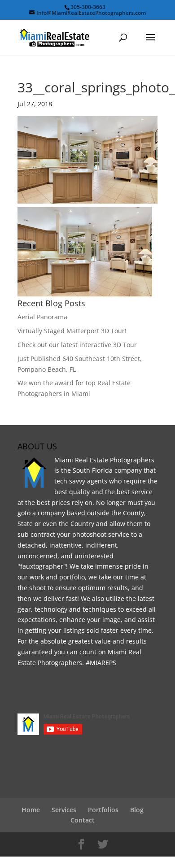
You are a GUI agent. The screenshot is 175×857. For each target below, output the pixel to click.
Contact (82, 820)
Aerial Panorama (42, 317)
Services (64, 809)
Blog (137, 809)
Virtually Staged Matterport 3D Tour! (72, 330)
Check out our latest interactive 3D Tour (77, 344)
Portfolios (103, 809)
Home (31, 809)
